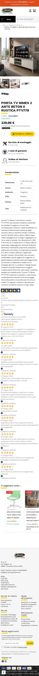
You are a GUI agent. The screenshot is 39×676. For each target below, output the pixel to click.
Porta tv (19, 25)
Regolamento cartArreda (29, 625)
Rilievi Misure (5, 623)
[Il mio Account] (30, 10)
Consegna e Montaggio (8, 615)
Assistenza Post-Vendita (9, 621)
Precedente (5, 321)
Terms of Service (19, 654)
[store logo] (7, 10)
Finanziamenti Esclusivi (8, 617)
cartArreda (4, 606)
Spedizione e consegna (29, 602)
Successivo (14, 321)
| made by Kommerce (33, 674)
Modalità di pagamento (28, 604)
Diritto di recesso (26, 607)
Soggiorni (11, 25)
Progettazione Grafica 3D (9, 619)
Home (4, 25)
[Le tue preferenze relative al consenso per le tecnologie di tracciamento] (4, 672)
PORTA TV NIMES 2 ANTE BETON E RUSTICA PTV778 (20, 28)
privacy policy (22, 647)
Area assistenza (6, 600)
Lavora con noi (6, 604)
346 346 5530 (14, 162)
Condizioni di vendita (28, 621)
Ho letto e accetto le (15, 647)
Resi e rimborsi (26, 609)
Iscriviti (30, 643)
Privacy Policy (25, 619)
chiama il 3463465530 (19, 570)
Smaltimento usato (7, 625)
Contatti (3, 602)
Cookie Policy (25, 623)
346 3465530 (22, 2)
